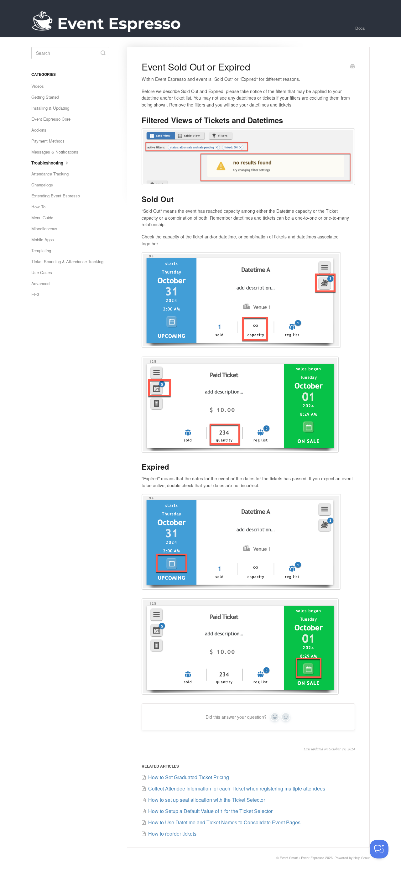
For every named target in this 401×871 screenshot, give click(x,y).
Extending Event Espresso (55, 196)
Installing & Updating (50, 108)
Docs (360, 28)
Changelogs (42, 185)
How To (38, 207)
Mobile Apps (42, 240)
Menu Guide (42, 218)
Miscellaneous (44, 229)
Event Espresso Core (50, 119)
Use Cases (41, 272)
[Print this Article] (352, 67)
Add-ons (38, 130)
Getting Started (45, 97)
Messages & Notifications (54, 152)
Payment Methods (48, 141)
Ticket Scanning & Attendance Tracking (67, 261)
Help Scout (361, 857)
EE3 (35, 294)
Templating (41, 250)
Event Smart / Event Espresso (302, 857)
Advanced (40, 283)
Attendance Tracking (50, 174)
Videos (37, 86)
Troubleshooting (48, 163)
